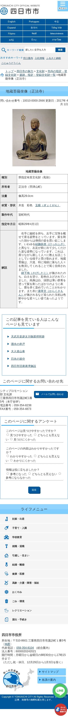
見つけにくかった (25, 439)
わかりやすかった (21, 456)
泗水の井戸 (18, 344)
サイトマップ (50, 671)
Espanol (11, 27)
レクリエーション (22, 610)
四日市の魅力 (25, 71)
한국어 (34, 27)
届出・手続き (19, 619)
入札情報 (39, 58)
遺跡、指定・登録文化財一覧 (37, 74)
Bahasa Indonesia (56, 33)
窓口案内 (28, 58)
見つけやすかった (21, 435)
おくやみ (17, 592)
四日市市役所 (20, 9)
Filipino (11, 33)
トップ (9, 71)
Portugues (34, 21)
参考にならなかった (18, 477)
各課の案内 (49, 679)
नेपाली (34, 33)
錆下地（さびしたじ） (35, 273)
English (11, 21)
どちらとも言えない (44, 474)
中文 (56, 21)
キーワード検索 (12, 48)
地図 (7, 644)
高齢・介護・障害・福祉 (25, 582)
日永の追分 (18, 358)
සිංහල (34, 39)
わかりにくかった (25, 460)
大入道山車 (18, 351)
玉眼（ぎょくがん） (47, 205)
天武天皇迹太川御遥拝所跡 (27, 336)
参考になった (18, 474)
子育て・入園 (19, 528)
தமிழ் (11, 39)
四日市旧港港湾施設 (23, 366)
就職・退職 (18, 546)
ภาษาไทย (56, 39)
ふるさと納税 (53, 58)
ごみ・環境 (18, 601)
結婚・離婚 (18, 564)
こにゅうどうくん (11, 63)
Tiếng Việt (56, 27)
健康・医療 (18, 573)
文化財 (40, 71)
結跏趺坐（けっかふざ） (50, 244)
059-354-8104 (25, 647)
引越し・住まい (20, 555)
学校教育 (17, 537)
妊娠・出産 (18, 518)
